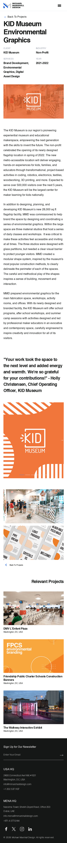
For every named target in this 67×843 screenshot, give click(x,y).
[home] (16, 5)
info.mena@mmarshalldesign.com (20, 815)
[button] (59, 5)
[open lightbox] (33, 440)
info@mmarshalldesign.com (17, 784)
